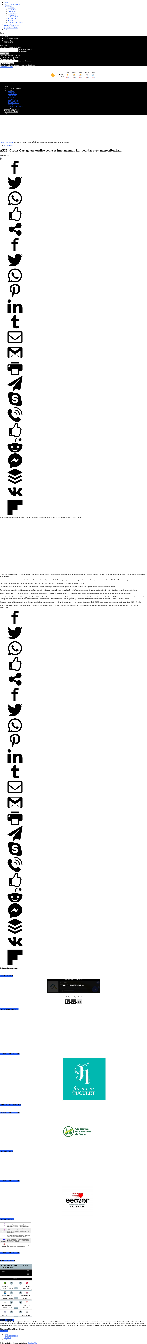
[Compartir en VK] (15, 499)
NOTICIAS (8, 6)
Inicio (2, 142)
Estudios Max (32, 1343)
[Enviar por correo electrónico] (15, 344)
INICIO (6, 2)
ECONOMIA (12, 10)
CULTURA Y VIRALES (16, 22)
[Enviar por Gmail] (15, 360)
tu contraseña (22, 51)
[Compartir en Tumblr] (15, 329)
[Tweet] (15, 190)
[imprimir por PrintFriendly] (15, 375)
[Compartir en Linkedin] (15, 313)
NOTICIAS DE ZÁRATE (12, 4)
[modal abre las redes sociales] (15, 236)
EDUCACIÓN (13, 17)
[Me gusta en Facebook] (15, 221)
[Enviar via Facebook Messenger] (15, 468)
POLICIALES (12, 13)
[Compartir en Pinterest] (15, 298)
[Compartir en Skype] (15, 406)
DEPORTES (12, 11)
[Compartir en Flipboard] (15, 514)
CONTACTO (8, 29)
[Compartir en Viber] (15, 421)
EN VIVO (7, 24)
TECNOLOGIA (13, 19)
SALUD (11, 20)
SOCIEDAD (12, 15)
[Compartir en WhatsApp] (15, 205)
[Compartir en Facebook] (15, 174)
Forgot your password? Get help (10, 55)
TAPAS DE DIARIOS (11, 26)
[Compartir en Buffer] (15, 483)
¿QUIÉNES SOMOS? (11, 28)
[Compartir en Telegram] (15, 390)
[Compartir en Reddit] (15, 452)
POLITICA (11, 8)
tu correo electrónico (24, 61)
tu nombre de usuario (25, 49)
